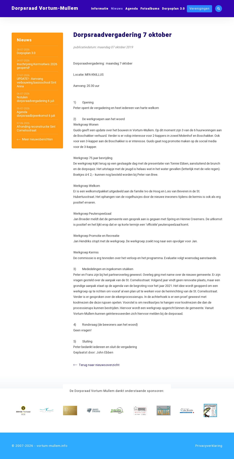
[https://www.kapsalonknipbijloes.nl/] (70, 410)
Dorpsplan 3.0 (173, 8)
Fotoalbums (149, 8)
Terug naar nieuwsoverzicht (99, 365)
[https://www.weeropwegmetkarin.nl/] (47, 410)
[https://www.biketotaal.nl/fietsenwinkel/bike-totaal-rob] (23, 410)
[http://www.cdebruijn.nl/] (187, 410)
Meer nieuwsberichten (37, 139)
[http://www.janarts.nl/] (93, 410)
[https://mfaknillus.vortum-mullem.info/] (164, 410)
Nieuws (117, 8)
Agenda (131, 8)
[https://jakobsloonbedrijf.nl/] (117, 410)
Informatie (99, 8)
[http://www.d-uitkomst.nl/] (210, 410)
